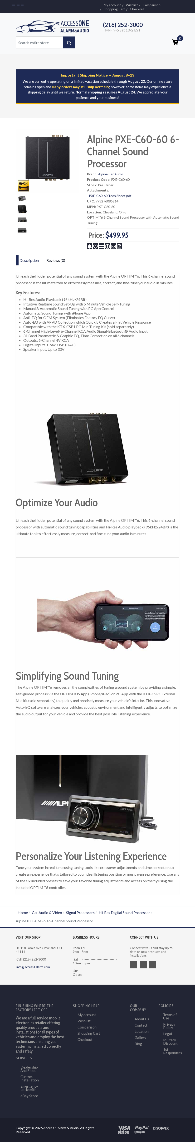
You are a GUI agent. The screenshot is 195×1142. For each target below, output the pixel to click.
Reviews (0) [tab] (55, 260)
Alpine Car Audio (110, 174)
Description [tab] (29, 260)
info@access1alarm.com (33, 967)
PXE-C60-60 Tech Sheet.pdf (110, 196)
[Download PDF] (119, 246)
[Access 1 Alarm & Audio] (55, 25)
